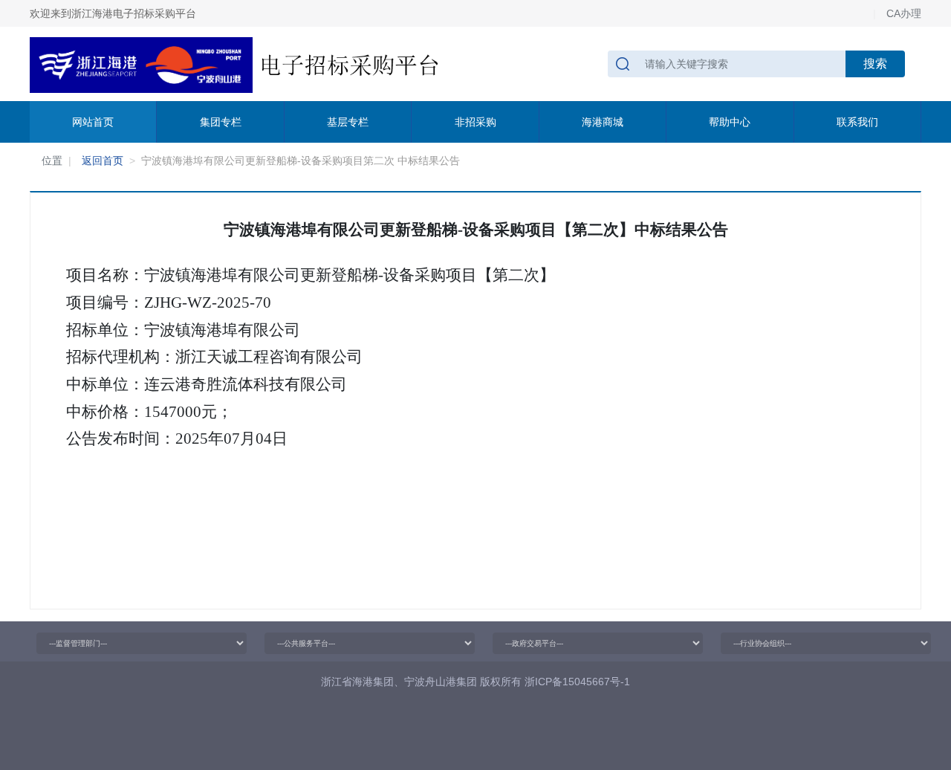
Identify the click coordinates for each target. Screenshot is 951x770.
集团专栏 (220, 122)
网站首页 (93, 122)
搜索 (875, 63)
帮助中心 (729, 122)
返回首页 (102, 160)
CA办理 (903, 13)
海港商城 (602, 122)
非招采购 (475, 122)
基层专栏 (348, 122)
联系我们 (857, 122)
